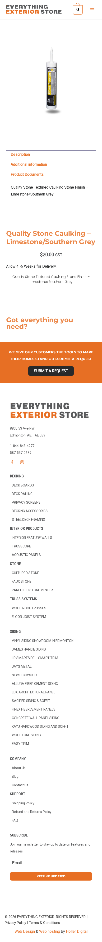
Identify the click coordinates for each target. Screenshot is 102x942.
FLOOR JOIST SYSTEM (29, 617)
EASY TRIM (20, 744)
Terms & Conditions (44, 923)
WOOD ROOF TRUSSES (29, 608)
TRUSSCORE (21, 546)
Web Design (24, 931)
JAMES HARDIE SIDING (29, 649)
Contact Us (20, 785)
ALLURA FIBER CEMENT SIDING (35, 684)
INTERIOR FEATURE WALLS (32, 538)
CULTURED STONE (25, 573)
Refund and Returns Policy (31, 812)
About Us (19, 768)
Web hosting (49, 931)
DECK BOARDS (23, 485)
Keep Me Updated (51, 876)
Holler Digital (77, 931)
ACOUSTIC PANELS (26, 555)
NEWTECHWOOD (24, 675)
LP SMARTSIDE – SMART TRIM (35, 658)
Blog (15, 776)
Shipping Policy (23, 803)
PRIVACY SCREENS (26, 502)
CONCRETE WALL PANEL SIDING (35, 718)
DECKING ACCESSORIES (30, 511)
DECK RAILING (22, 494)
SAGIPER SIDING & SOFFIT (31, 701)
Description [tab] (20, 154)
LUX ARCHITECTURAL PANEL (33, 692)
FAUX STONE (21, 581)
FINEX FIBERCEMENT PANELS (34, 709)
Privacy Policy (15, 923)
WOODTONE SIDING (26, 735)
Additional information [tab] (29, 164)
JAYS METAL (22, 666)
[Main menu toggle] (92, 10)
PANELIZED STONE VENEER (32, 590)
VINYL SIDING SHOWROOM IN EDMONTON (43, 641)
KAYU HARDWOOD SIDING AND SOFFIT (40, 726)
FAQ (15, 820)
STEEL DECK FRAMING (28, 519)
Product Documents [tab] (27, 174)
